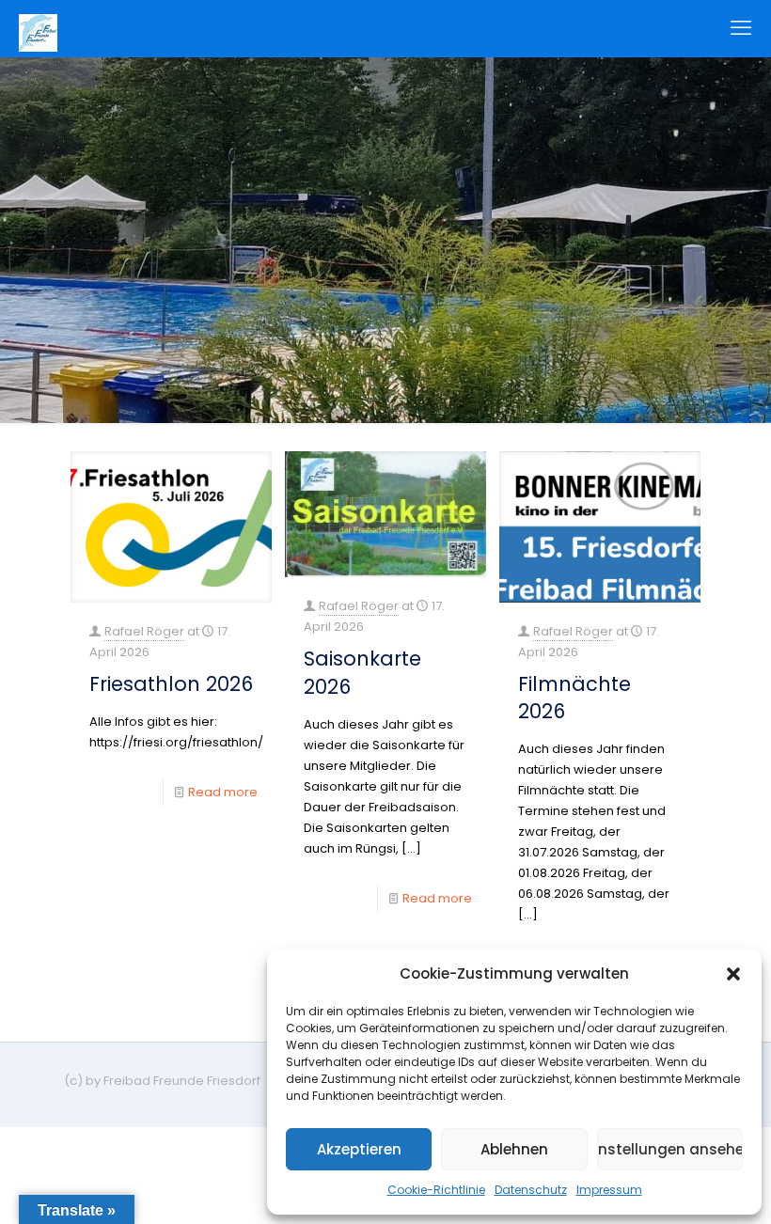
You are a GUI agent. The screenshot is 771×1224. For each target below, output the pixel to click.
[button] (733, 974)
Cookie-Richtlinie (436, 1190)
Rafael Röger (144, 631)
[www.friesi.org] (38, 28)
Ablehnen (514, 1149)
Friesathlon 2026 (171, 684)
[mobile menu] (741, 28)
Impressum (609, 1190)
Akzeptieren (359, 1149)
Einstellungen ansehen (670, 1149)
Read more (223, 792)
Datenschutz (531, 1190)
